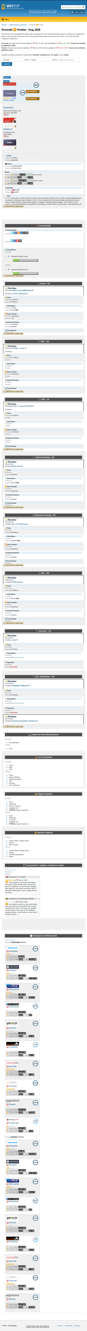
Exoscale (7, 108)
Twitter (32, 1327)
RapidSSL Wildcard (20, 686)
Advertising (68, 1325)
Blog (35, 1327)
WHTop (4, 25)
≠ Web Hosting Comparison (18, 25)
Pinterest (39, 1327)
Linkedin (43, 1327)
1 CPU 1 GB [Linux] (20, 294)
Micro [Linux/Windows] (22, 290)
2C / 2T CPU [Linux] (20, 524)
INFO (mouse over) (17, 657)
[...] (18, 914)
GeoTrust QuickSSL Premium (24, 721)
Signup (82, 12)
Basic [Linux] (17, 466)
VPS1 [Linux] (17, 582)
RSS (47, 1327)
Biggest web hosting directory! (15, 8)
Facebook (28, 1327)
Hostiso (6, 129)
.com (14, 640)
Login (76, 12)
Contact (60, 1325)
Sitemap (77, 1325)
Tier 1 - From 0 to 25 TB (22, 406)
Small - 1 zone (18, 348)
